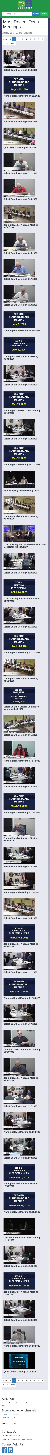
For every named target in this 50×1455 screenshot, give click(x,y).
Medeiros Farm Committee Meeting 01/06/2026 (22, 1050)
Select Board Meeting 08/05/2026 (20, 121)
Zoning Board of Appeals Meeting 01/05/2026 (21, 1079)
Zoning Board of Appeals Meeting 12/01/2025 (21, 1184)
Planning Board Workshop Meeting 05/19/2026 (22, 411)
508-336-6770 (14, 1436)
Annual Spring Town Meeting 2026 (21, 490)
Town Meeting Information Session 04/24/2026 (22, 599)
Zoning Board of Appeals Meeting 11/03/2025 (21, 1293)
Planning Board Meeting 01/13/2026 (22, 998)
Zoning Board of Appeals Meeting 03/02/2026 (21, 839)
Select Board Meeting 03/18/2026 (20, 786)
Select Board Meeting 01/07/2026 (20, 1024)
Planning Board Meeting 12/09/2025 (22, 1132)
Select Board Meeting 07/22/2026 (20, 173)
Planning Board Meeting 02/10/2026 (22, 892)
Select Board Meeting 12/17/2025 (20, 1106)
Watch (44, 14)
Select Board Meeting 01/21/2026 (20, 972)
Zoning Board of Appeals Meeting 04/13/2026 (21, 679)
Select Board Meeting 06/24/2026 (20, 253)
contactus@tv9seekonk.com (21, 1439)
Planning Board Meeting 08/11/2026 (22, 96)
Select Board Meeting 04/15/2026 (20, 627)
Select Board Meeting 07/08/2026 (20, 199)
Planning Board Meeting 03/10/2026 (22, 812)
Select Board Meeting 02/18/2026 (20, 866)
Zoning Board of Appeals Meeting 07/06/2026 (21, 226)
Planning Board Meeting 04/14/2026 (22, 652)
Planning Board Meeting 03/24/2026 (22, 761)
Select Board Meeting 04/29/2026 (20, 573)
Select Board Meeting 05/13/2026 (20, 439)
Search (36, 14)
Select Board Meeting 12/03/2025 (20, 1158)
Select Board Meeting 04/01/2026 (20, 735)
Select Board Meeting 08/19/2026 (20, 70)
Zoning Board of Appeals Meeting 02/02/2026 (21, 945)
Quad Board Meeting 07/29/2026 (20, 147)
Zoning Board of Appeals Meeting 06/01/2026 (21, 357)
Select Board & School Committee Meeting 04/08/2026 (21, 708)
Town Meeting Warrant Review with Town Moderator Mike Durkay (25, 545)
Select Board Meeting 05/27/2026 (20, 385)
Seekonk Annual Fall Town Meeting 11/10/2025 (22, 1238)
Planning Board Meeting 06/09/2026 (22, 330)
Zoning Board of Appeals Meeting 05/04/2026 (21, 517)
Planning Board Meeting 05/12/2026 (22, 464)
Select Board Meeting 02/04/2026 (20, 918)
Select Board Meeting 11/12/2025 (20, 1266)
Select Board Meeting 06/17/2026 (20, 279)
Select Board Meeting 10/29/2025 (20, 1320)
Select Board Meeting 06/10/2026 (20, 305)
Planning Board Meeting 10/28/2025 (22, 1346)
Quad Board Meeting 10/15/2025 (20, 1371)
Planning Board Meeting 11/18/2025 (22, 1212)
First (5, 39)
